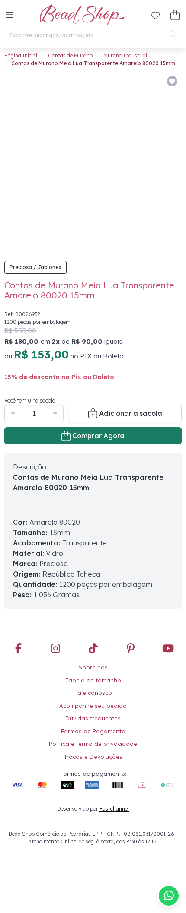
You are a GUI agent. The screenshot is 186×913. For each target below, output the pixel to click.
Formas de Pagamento (93, 731)
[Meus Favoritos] (155, 15)
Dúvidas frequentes (93, 718)
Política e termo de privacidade (93, 743)
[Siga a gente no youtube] (168, 649)
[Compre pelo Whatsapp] (169, 896)
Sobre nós (93, 667)
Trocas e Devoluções (93, 756)
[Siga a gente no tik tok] (93, 649)
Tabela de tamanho (93, 680)
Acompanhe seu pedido (93, 705)
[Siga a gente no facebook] (18, 649)
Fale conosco (93, 692)
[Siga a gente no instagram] (56, 649)
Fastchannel (114, 808)
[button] (9, 15)
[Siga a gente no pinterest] (130, 649)
